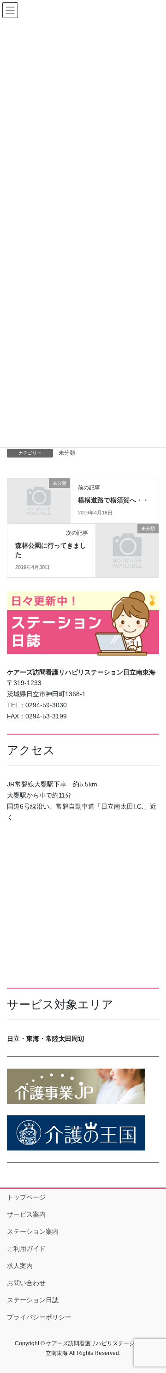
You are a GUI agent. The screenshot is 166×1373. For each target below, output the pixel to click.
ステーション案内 (33, 1231)
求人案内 (20, 1265)
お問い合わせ (26, 1282)
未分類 (67, 453)
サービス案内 (26, 1214)
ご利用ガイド (26, 1248)
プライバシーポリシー (39, 1317)
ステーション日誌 (33, 1300)
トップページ (26, 1197)
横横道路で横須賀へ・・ (113, 500)
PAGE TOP (152, 1323)
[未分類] (38, 497)
